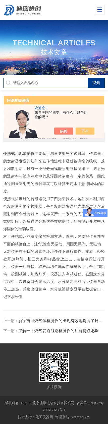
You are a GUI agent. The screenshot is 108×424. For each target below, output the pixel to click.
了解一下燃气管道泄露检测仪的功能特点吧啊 (58, 331)
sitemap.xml (80, 417)
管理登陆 (62, 417)
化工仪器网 (44, 417)
